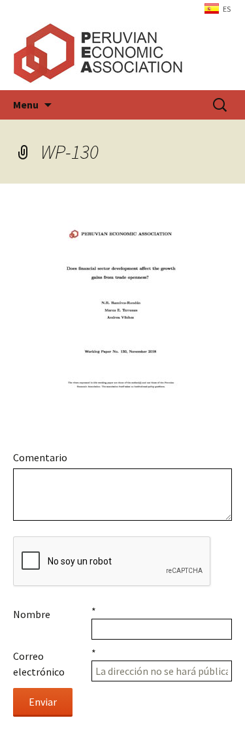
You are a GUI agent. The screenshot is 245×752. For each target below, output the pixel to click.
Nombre (31, 614)
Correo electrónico (39, 663)
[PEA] (122, 53)
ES (227, 9)
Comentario (40, 457)
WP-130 (70, 151)
